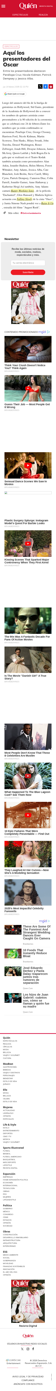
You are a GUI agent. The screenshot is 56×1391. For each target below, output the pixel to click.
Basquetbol (9, 1159)
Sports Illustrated (13, 1147)
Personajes (9, 1075)
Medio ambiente (10, 1255)
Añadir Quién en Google (16, 94)
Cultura (7, 1058)
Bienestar (8, 1078)
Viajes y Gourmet (11, 1055)
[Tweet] (40, 86)
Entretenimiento (31, 213)
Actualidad (9, 1110)
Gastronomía (10, 1067)
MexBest (8, 1063)
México (6, 1211)
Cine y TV (7, 1136)
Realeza (43, 14)
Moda (6, 1049)
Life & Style (9, 1124)
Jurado (6, 1084)
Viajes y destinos (11, 1072)
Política (7, 1205)
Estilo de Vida (10, 1081)
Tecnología (9, 1188)
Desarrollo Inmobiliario (15, 1237)
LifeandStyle (9, 1200)
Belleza (7, 1052)
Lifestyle (7, 1165)
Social (6, 1258)
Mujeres (8, 1107)
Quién (6, 1037)
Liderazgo (8, 1113)
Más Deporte (9, 1162)
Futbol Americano (12, 1157)
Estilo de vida (10, 1101)
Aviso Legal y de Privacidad (28, 1376)
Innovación (8, 1269)
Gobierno (8, 1208)
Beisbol (7, 1154)
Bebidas (7, 1070)
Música (6, 1139)
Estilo (6, 1128)
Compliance (28, 1380)
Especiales (8, 1119)
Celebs (6, 1099)
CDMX (5, 1217)
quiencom (30, 1348)
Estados (7, 1220)
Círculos (7, 1047)
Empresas (8, 1177)
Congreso (8, 1214)
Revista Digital (46, 6)
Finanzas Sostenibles (14, 1266)
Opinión (7, 1116)
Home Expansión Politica (15, 1180)
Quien (22, 1349)
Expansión (9, 1173)
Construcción (10, 1234)
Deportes (8, 1133)
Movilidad (8, 1263)
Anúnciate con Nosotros (28, 1384)
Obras (6, 1191)
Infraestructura (11, 1240)
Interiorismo (9, 1246)
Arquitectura (10, 1243)
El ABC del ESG (10, 1272)
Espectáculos (20, 14)
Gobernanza (9, 1260)
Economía (8, 1182)
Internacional (10, 1185)
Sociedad (7, 1226)
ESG (5, 1251)
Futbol (6, 1151)
